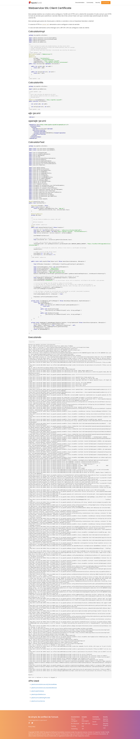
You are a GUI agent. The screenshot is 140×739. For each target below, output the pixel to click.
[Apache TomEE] (35, 2)
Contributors (96, 719)
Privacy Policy (31, 726)
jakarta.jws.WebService (38, 694)
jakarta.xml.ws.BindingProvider (40, 698)
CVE (104, 728)
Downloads (105, 2)
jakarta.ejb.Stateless (37, 691)
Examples (84, 717)
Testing (73, 726)
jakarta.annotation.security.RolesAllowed (44, 688)
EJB (83, 726)
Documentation (79, 2)
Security (97, 2)
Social (94, 722)
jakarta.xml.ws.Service (38, 701)
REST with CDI (86, 723)
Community (90, 2)
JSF (83, 729)
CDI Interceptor (85, 720)
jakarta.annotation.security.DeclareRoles (44, 684)
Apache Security (105, 720)
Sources (94, 724)
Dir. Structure (75, 723)
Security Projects (105, 724)
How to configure (74, 720)
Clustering (74, 729)
